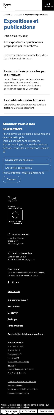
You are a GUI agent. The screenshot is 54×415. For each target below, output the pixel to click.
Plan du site (14, 291)
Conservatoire (14, 354)
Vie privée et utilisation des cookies (22, 389)
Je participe (13, 350)
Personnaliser (46, 411)
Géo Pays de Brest (16, 373)
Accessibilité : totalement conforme (26, 334)
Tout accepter (11, 411)
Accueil (7, 15)
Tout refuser (30, 411)
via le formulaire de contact (27, 275)
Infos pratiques (15, 326)
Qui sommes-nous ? (18, 300)
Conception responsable (18, 393)
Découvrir (18, 15)
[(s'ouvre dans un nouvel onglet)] (15, 224)
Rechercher (14, 306)
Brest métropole (14, 346)
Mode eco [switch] (49, 6)
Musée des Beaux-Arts (17, 362)
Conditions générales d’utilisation (22, 382)
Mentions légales (15, 385)
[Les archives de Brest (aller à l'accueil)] (12, 203)
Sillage (11, 366)
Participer (13, 319)
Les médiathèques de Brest (19, 369)
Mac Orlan (12, 358)
